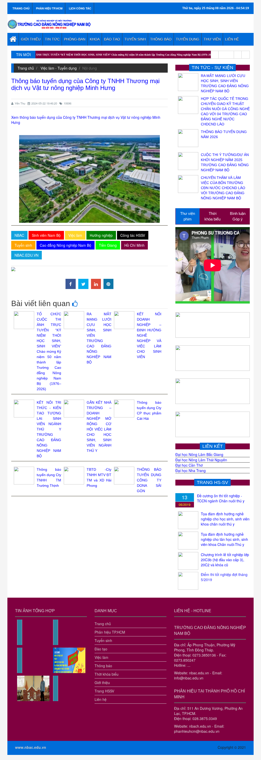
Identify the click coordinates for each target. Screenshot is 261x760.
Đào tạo (101, 648)
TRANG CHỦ (21, 8)
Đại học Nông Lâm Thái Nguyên (201, 459)
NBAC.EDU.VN (26, 255)
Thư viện (212, 39)
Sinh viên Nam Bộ (46, 235)
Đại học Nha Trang (190, 470)
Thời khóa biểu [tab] (212, 216)
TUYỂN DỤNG (187, 39)
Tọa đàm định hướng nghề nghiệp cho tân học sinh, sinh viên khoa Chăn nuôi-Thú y (224, 539)
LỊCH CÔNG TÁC (80, 8)
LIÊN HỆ (232, 39)
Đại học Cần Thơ (189, 465)
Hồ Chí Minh (134, 245)
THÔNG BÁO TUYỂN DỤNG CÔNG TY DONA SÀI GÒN (149, 480)
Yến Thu (20, 103)
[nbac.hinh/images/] (19, 644)
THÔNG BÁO (161, 39)
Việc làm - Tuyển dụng (59, 68)
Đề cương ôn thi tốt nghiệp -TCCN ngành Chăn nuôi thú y (220, 498)
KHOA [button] (95, 39)
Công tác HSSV (132, 235)
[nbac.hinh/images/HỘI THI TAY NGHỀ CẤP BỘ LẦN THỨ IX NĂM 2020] (33, 700)
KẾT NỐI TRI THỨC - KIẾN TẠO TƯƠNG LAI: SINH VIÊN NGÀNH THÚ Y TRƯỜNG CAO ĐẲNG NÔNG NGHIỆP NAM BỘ (49, 429)
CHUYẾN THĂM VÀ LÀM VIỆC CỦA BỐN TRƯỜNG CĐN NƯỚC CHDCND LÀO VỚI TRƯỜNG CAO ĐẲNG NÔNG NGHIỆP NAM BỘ (223, 188)
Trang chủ (26, 68)
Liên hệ (101, 699)
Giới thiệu (102, 682)
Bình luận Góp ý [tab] (237, 216)
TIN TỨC (52, 39)
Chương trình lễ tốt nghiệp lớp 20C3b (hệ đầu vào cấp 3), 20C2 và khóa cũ (225, 559)
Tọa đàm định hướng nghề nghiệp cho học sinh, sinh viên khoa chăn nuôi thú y (225, 519)
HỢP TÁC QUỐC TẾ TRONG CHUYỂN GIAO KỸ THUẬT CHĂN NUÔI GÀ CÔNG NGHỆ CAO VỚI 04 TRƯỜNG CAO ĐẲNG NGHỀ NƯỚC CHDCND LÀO (225, 111)
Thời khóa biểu (107, 674)
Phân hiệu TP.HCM (110, 632)
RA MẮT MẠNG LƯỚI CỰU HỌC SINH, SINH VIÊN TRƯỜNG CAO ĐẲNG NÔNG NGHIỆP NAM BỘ (225, 83)
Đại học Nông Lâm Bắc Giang (199, 454)
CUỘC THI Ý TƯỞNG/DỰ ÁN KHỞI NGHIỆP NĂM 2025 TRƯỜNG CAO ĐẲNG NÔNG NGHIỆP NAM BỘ (225, 162)
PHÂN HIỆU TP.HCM (49, 8)
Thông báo (103, 665)
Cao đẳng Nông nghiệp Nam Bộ (65, 245)
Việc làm (75, 235)
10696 (67, 103)
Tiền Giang (108, 245)
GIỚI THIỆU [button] (31, 39)
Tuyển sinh (23, 245)
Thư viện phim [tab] (187, 216)
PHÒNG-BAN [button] (74, 39)
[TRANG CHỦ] (13, 39)
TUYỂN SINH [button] (135, 39)
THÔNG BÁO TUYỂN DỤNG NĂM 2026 (224, 134)
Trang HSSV (104, 690)
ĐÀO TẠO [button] (112, 39)
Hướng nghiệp (101, 235)
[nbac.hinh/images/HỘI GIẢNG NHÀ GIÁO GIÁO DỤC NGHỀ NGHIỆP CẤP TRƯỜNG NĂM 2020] (55, 700)
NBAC (19, 235)
